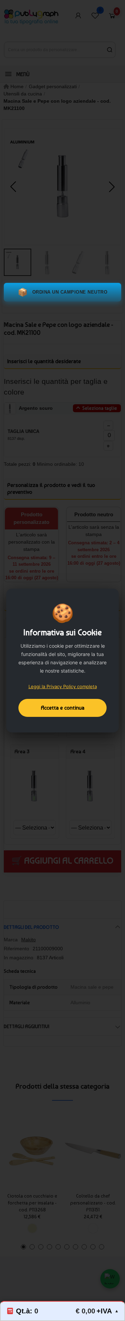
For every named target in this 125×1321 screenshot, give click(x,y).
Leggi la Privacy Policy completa (62, 686)
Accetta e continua (62, 707)
